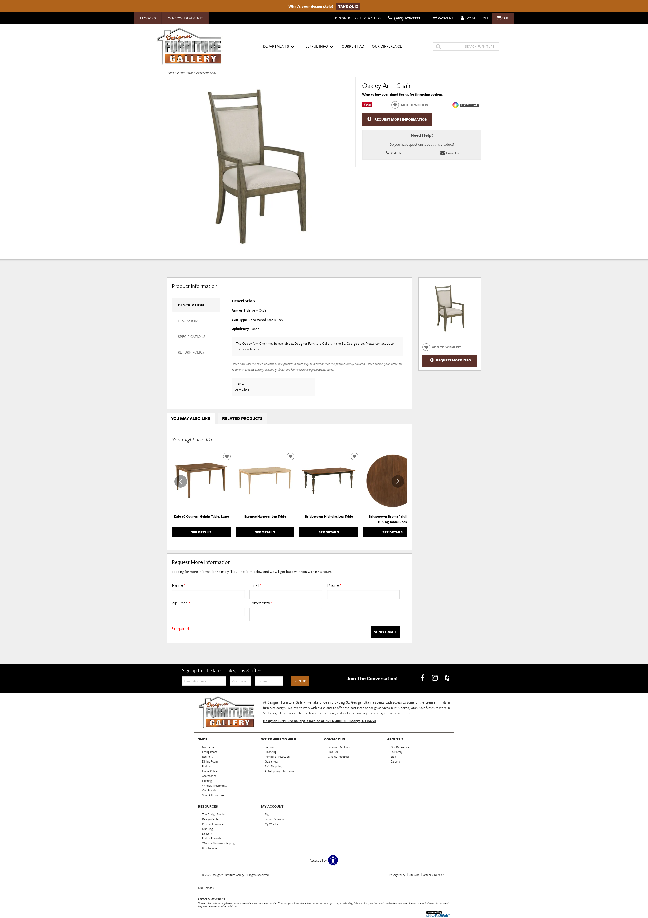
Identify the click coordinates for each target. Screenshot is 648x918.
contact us (383, 343)
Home (170, 72)
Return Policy (191, 352)
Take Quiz (348, 6)
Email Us (452, 153)
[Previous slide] (180, 481)
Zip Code (181, 603)
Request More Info (453, 360)
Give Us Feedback (338, 756)
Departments (276, 46)
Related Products (242, 418)
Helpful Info (315, 46)
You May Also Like (190, 418)
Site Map (414, 875)
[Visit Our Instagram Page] (435, 677)
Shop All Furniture (213, 795)
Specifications (191, 336)
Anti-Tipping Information (280, 771)
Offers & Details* (433, 875)
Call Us (395, 153)
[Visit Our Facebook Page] (422, 677)
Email (255, 585)
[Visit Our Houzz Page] (447, 677)
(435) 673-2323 (407, 18)
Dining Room (185, 72)
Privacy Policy (397, 875)
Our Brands (206, 888)
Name (178, 585)
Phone (334, 585)
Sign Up (300, 680)
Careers (395, 761)
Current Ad (353, 46)
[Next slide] (398, 481)
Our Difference (387, 46)
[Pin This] (367, 105)
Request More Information (401, 119)
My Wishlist (272, 824)
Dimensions (188, 320)
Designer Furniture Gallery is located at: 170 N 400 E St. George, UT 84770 (319, 721)
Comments (260, 603)
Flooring (148, 18)
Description (191, 305)
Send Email (385, 632)
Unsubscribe (209, 848)
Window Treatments (185, 18)
